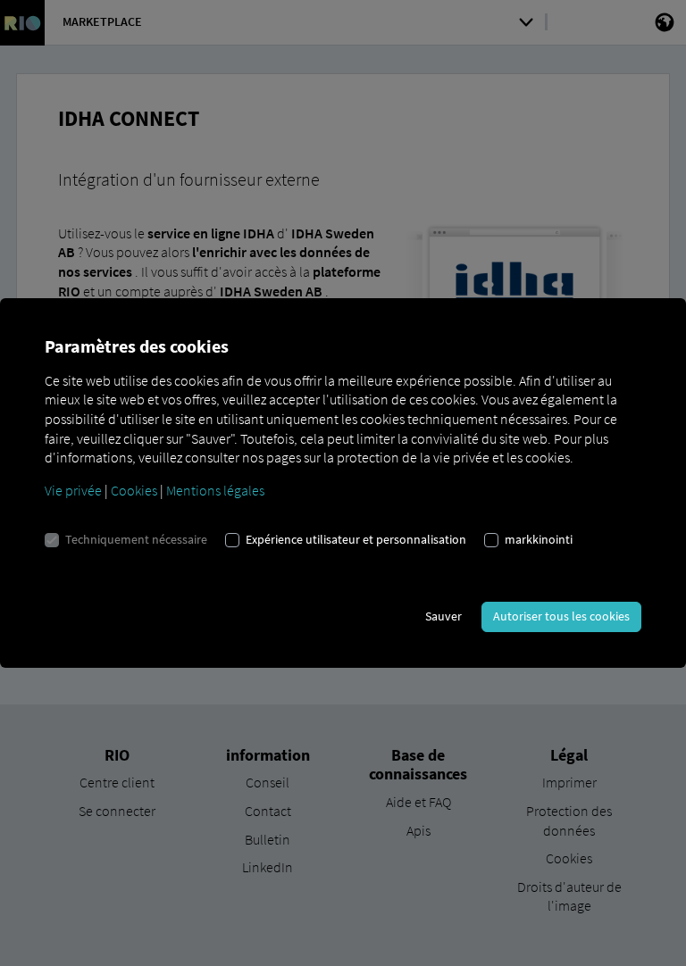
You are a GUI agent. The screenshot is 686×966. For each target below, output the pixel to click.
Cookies (134, 490)
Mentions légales (215, 490)
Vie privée (73, 490)
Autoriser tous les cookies (561, 616)
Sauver (443, 616)
